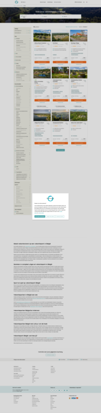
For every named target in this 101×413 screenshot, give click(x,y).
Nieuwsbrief (52, 398)
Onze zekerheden (16, 398)
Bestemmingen (43, 2)
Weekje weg (52, 372)
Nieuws (51, 408)
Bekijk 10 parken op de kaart (72, 26)
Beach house (34, 373)
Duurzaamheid (52, 401)
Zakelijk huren (34, 404)
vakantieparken (50, 337)
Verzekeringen (16, 401)
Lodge (33, 379)
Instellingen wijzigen (50, 354)
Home (15, 5)
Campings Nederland (35, 369)
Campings (33, 366)
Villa (33, 382)
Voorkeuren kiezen (59, 216)
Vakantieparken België (17, 369)
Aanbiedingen (50, 2)
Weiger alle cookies (50, 216)
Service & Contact (57, 2)
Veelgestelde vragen (35, 398)
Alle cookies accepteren (39, 216)
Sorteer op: (81, 26)
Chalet (33, 376)
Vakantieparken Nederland (17, 368)
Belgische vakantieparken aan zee (39, 298)
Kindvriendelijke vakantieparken (18, 376)
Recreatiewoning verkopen (36, 401)
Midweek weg (53, 369)
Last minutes (53, 368)
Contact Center (19, 391)
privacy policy (41, 212)
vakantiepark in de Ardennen (30, 246)
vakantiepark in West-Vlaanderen (36, 306)
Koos (51, 404)
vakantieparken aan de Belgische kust (24, 302)
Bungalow (33, 375)
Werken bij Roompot (53, 407)
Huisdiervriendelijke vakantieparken (19, 375)
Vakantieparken (16, 366)
